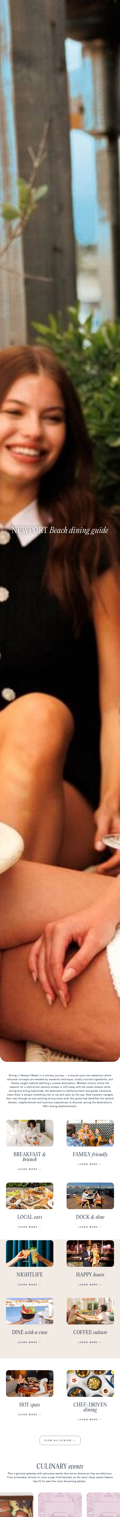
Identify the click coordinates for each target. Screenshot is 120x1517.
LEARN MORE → (30, 1169)
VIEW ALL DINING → (60, 1440)
